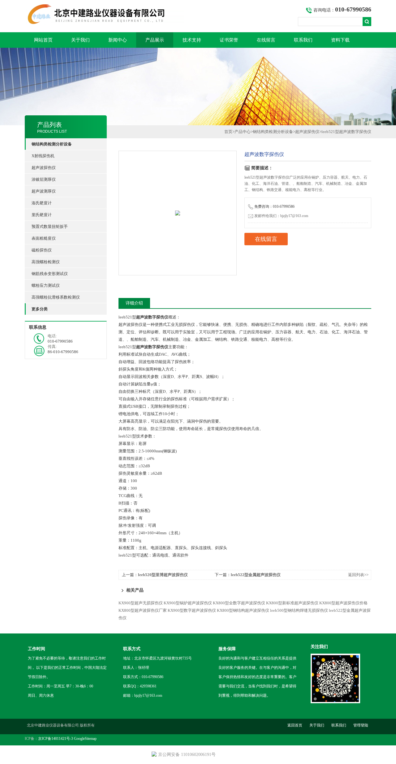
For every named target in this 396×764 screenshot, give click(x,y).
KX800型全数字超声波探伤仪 (239, 603)
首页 (228, 131)
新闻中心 (117, 40)
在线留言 (266, 40)
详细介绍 (134, 303)
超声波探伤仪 (44, 167)
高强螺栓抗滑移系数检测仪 (56, 297)
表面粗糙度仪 (44, 238)
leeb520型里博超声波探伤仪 (163, 574)
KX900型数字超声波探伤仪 (192, 610)
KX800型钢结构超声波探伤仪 (243, 610)
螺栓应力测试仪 (46, 285)
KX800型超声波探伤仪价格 (343, 603)
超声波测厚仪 (44, 191)
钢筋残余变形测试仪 (50, 273)
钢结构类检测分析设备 (273, 131)
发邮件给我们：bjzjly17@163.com (281, 216)
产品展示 (154, 40)
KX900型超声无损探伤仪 (140, 603)
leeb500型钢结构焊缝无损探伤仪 (299, 610)
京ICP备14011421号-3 (55, 738)
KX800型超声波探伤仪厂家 (142, 610)
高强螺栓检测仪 (46, 262)
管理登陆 (360, 725)
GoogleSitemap (85, 738)
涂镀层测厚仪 (44, 179)
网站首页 (43, 40)
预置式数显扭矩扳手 (50, 226)
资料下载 (340, 40)
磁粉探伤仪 (42, 250)
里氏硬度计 (42, 214)
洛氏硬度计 (42, 203)
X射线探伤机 (43, 155)
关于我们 (80, 40)
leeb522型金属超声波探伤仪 (256, 574)
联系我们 (303, 40)
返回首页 (294, 725)
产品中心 (243, 131)
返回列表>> (358, 574)
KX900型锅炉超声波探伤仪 (188, 603)
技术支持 (192, 40)
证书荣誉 (229, 40)
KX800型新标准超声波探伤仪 (292, 603)
